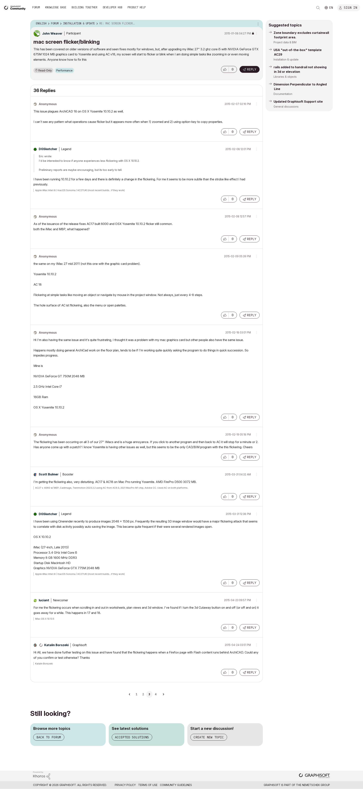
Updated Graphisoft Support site (298, 101)
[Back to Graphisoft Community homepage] (15, 7)
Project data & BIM (285, 42)
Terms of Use (147, 785)
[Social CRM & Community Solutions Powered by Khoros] (41, 775)
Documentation (283, 93)
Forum (36, 7)
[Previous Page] (129, 694)
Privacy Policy (125, 785)
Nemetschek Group (316, 785)
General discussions (286, 106)
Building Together (84, 7)
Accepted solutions (132, 737)
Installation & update (286, 59)
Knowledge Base (55, 7)
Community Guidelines (176, 785)
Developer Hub (112, 7)
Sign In (350, 7)
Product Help (137, 7)
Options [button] (257, 23)
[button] (224, 69)
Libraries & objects (285, 76)
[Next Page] (163, 694)
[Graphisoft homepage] (314, 776)
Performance (64, 70)
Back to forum (48, 737)
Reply (251, 69)
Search (318, 8)
